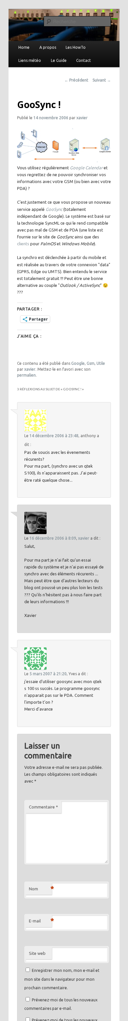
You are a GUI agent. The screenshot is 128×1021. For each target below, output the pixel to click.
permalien (26, 375)
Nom (40, 888)
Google (78, 363)
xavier (82, 118)
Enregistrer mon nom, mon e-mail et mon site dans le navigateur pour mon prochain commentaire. (61, 979)
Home (24, 47)
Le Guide (59, 60)
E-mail (40, 921)
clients (23, 243)
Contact (83, 60)
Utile (100, 363)
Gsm (91, 363)
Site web (37, 953)
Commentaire (43, 807)
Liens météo (29, 60)
